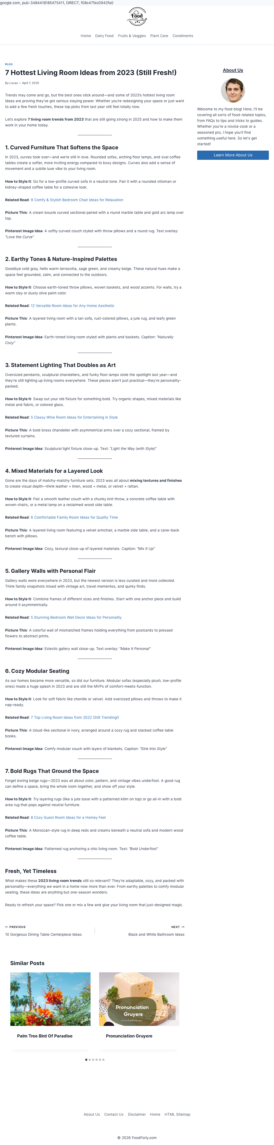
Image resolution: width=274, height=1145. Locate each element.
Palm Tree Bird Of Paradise (45, 1036)
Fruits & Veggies (132, 36)
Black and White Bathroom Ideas (156, 931)
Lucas (13, 83)
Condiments (183, 36)
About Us (92, 1114)
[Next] (172, 1014)
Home (86, 36)
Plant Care (159, 36)
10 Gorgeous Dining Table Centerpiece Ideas (43, 931)
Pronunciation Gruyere (129, 1036)
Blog (9, 64)
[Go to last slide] (18, 1014)
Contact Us (114, 1114)
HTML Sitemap (177, 1114)
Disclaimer (137, 1114)
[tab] (86, 1060)
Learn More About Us (233, 155)
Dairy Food (104, 36)
